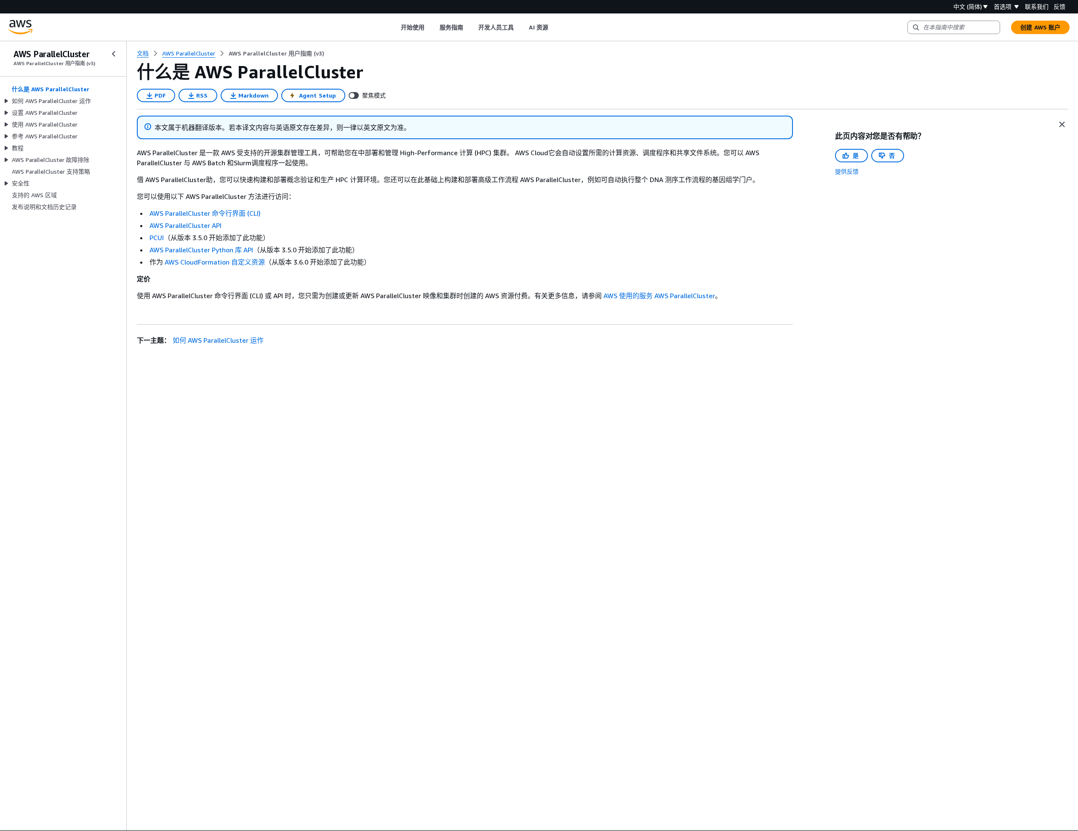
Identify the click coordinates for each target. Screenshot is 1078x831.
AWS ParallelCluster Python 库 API (201, 250)
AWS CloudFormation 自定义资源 (215, 262)
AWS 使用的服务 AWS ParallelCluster (659, 295)
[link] (276, 53)
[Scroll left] (394, 27)
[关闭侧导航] (114, 54)
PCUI (156, 237)
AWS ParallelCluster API (185, 225)
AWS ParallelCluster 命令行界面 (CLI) (205, 213)
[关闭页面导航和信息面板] (1062, 124)
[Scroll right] (554, 27)
